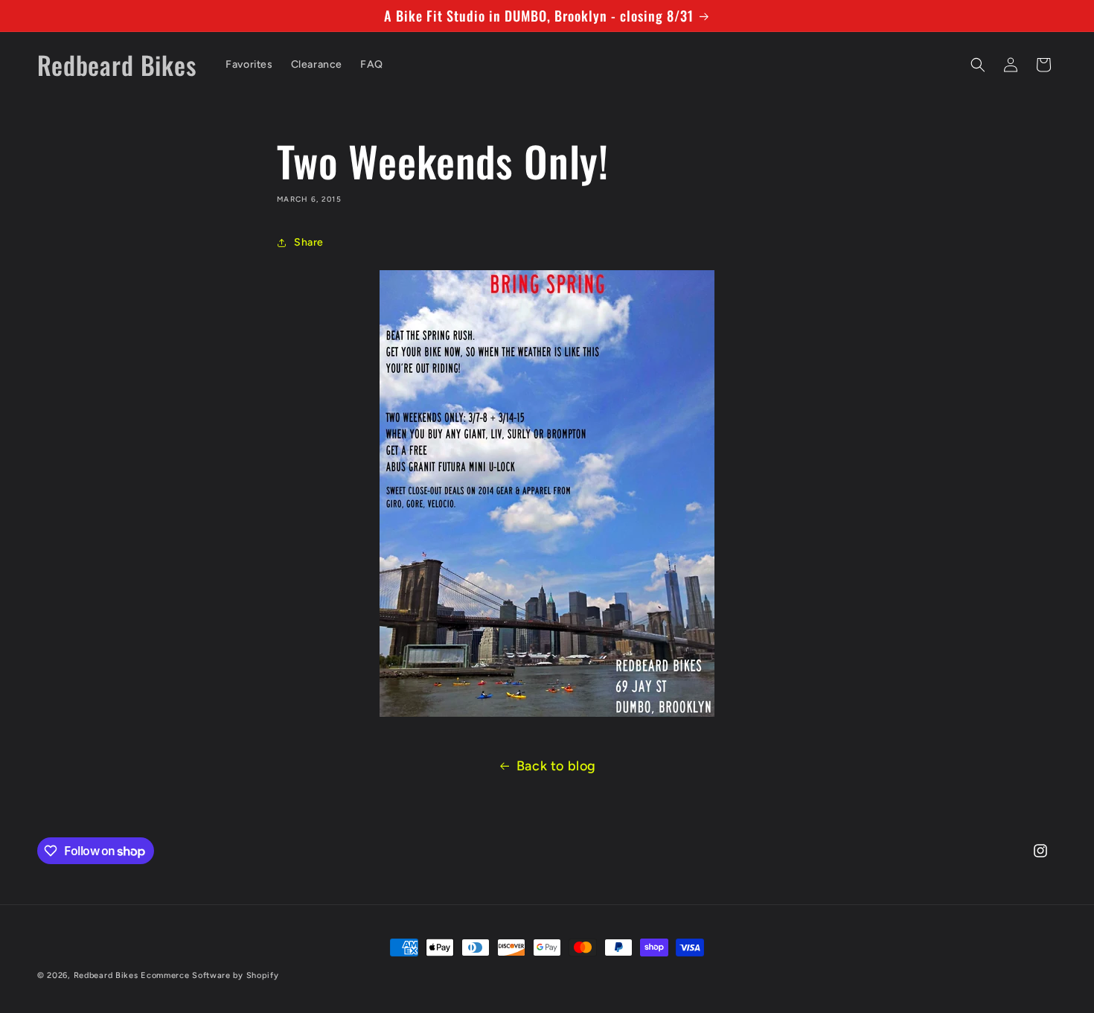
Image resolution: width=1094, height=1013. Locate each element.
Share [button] (309, 242)
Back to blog (556, 766)
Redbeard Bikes (106, 975)
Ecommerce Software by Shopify (209, 975)
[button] (978, 64)
